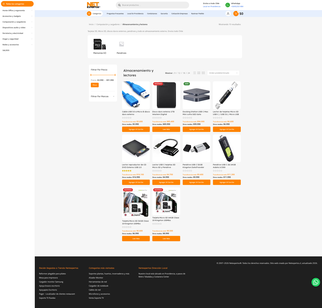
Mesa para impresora (48, 277)
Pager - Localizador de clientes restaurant (57, 294)
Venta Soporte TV (96, 298)
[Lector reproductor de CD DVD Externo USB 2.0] (136, 148)
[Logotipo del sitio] (94, 5)
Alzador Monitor (96, 277)
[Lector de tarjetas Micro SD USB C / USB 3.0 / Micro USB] (227, 95)
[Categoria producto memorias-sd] (99, 47)
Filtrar (95, 85)
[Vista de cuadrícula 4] (203, 73)
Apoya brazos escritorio (49, 285)
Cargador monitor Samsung (51, 281)
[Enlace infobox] (234, 5)
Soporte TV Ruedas (47, 298)
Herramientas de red (98, 281)
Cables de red (95, 290)
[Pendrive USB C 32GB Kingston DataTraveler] (196, 148)
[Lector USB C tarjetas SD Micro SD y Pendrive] (166, 148)
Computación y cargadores (108, 24)
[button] (136, 129)
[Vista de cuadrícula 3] (199, 73)
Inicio (91, 24)
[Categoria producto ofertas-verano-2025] (121, 47)
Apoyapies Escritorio (48, 290)
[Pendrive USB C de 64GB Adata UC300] (227, 148)
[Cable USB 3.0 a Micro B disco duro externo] (136, 95)
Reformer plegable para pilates (52, 273)
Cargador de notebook (98, 285)
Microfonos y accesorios (99, 294)
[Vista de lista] (194, 73)
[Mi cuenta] (228, 13)
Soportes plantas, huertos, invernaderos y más (109, 273)
